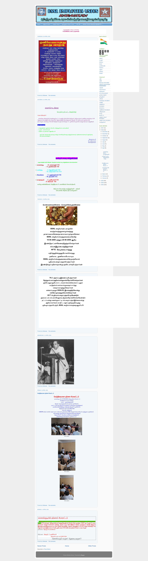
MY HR (78, 24)
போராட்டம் (101, 115)
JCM (100, 80)
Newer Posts (41, 546)
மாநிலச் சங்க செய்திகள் (104, 120)
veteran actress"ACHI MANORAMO (104, 85)
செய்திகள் (101, 106)
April (103, 148)
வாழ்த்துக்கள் (102, 122)
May (103, 146)
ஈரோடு (100, 58)
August (104, 139)
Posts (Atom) (47, 549)
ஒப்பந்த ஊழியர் (102, 95)
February (104, 176)
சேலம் (100, 64)
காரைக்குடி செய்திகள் (104, 100)
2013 (102, 184)
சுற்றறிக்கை (102, 104)
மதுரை (100, 69)
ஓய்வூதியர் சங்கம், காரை (68, 24)
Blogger (83, 555)
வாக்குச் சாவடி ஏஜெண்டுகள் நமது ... (106, 157)
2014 (102, 182)
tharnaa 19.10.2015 (104, 82)
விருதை (101, 71)
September (105, 137)
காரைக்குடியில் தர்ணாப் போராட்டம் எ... (105, 169)
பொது (100, 113)
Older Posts (92, 546)
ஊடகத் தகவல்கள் (103, 93)
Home (38, 24)
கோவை (101, 62)
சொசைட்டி (101, 108)
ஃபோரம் (101, 98)
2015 (102, 180)
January (104, 178)
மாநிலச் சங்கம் (56, 24)
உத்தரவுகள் (101, 91)
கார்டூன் (101, 102)
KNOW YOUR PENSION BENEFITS (92, 24)
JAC (100, 79)
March (104, 174)
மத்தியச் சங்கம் (46, 24)
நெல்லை (101, 67)
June (103, 143)
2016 (102, 129)
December (105, 131)
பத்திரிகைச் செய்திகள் (104, 109)
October (104, 135)
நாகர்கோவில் (102, 65)
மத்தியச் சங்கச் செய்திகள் (103, 118)
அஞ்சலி (101, 87)
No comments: (52, 95)
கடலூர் (101, 60)
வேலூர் (101, 73)
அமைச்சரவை (102, 89)
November (105, 133)
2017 (102, 127)
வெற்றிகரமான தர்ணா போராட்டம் (45, 393)
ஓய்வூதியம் (101, 96)
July (103, 141)
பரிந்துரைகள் (102, 111)
